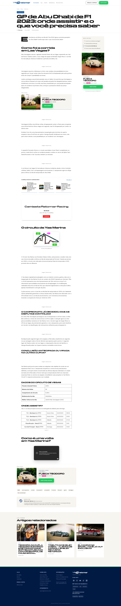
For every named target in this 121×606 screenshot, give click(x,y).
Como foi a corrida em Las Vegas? (93, 41)
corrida (32, 490)
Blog (22, 9)
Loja (41, 2)
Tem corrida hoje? (21, 492)
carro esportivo (25, 490)
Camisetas (19, 579)
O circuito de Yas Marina (91, 46)
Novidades (19, 575)
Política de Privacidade (61, 579)
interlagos (71, 490)
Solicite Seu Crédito (44, 583)
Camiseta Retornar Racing (91, 43)
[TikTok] (83, 580)
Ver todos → (69, 179)
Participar (103, 2)
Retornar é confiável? (44, 579)
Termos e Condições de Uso (62, 577)
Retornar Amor (59, 2)
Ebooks (18, 577)
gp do (65, 490)
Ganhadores (52, 2)
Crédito (45, 2)
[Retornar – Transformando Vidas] (21, 2)
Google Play (75, 596)
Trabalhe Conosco (44, 585)
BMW (19, 490)
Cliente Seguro (59, 575)
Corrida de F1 (39, 490)
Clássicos (26, 9)
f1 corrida (54, 490)
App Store (81, 596)
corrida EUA (46, 490)
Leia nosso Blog (43, 575)
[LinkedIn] (86, 580)
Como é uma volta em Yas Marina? (93, 48)
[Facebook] (73, 580)
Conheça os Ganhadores (45, 581)
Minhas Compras (92, 2)
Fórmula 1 (60, 490)
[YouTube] (80, 580)
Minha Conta (19, 584)
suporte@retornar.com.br (45, 590)
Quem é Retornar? (44, 577)
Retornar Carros (33, 501)
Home (18, 9)
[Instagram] (77, 580)
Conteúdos (36, 2)
